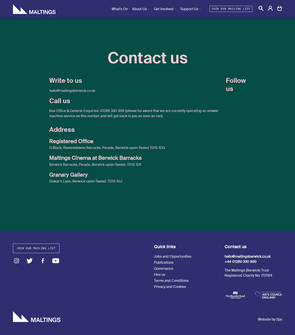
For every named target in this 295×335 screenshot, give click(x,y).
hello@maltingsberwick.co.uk (248, 256)
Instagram (16, 260)
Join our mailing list (231, 8)
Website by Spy (270, 319)
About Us (139, 9)
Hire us (159, 274)
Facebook (42, 260)
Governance (163, 268)
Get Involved (163, 9)
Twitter (29, 260)
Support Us (189, 9)
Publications (163, 262)
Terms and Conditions (171, 280)
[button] (261, 8)
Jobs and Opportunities (172, 256)
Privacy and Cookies (170, 286)
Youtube (55, 260)
